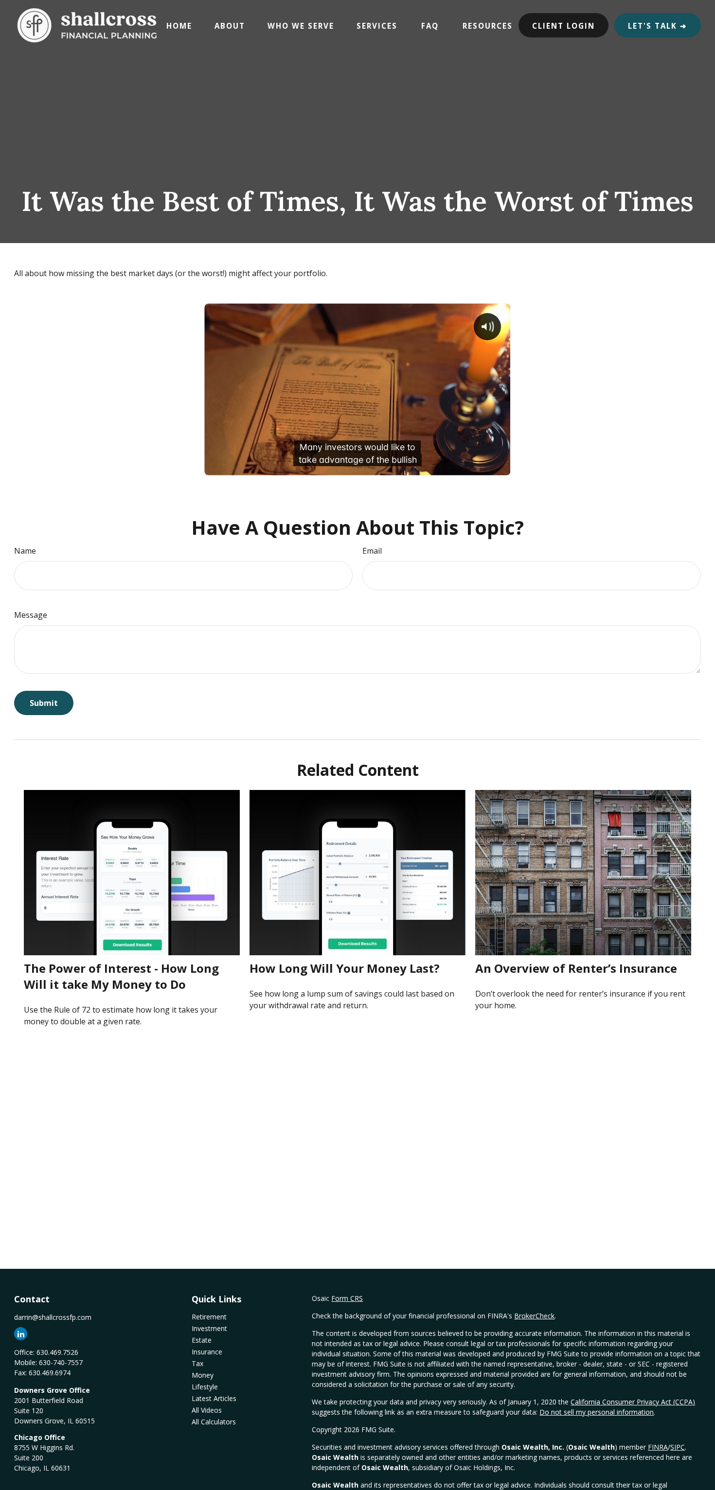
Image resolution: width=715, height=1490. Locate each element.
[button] (179, 25)
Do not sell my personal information (596, 1412)
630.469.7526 (57, 1352)
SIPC (677, 1447)
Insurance (207, 1351)
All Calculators (214, 1421)
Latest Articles (214, 1398)
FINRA (658, 1447)
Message (30, 615)
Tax (197, 1363)
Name (25, 550)
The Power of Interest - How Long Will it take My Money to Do (121, 976)
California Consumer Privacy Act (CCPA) (633, 1401)
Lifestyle (205, 1386)
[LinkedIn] (20, 1333)
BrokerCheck (534, 1315)
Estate (202, 1340)
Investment (209, 1328)
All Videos (207, 1410)
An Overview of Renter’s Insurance (576, 968)
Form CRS (347, 1298)
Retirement (209, 1316)
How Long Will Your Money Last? (345, 968)
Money (203, 1375)
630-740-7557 (61, 1362)
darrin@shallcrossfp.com (52, 1317)
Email (372, 550)
